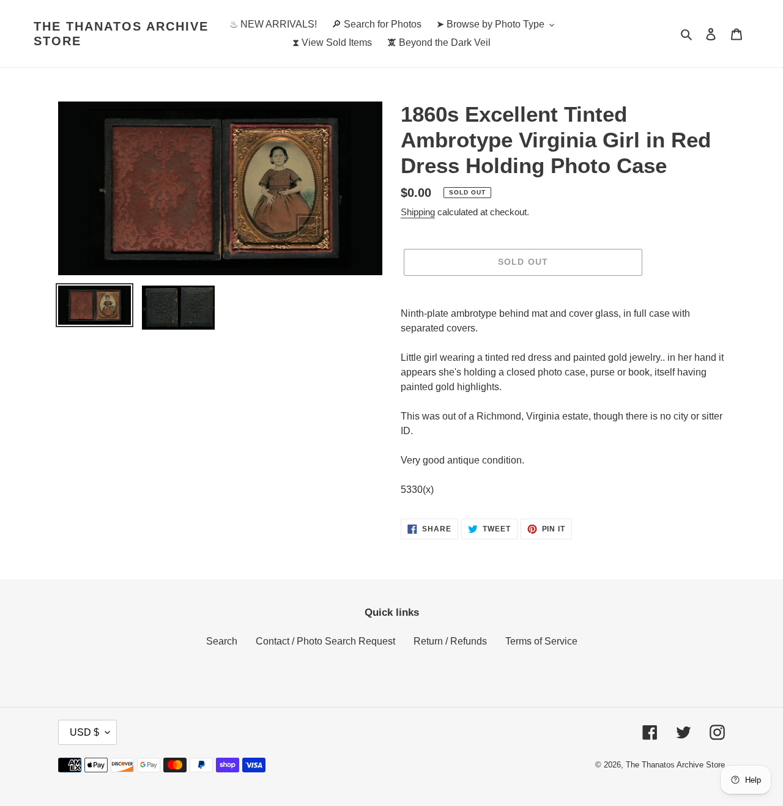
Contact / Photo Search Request (325, 641)
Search (221, 641)
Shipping (418, 212)
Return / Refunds (450, 641)
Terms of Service (541, 641)
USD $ (84, 732)
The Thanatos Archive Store (121, 34)
